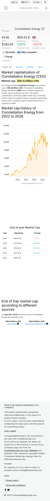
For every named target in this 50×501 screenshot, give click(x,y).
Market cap (7, 67)
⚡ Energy (7, 56)
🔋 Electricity (9, 52)
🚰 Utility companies (27, 52)
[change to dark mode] (45, 2)
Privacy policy (12, 480)
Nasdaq (13, 324)
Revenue (19, 67)
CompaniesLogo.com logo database (21, 450)
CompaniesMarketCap (37, 324)
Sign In (14, 2)
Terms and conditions (15, 485)
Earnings (30, 67)
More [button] (40, 67)
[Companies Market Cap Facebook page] (5, 490)
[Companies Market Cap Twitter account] (8, 490)
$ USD (36, 2)
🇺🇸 (24, 2)
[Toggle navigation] (6, 8)
